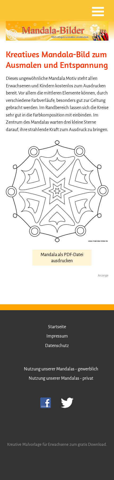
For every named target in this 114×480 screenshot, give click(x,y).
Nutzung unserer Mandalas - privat (61, 378)
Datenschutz (57, 345)
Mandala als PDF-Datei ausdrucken (62, 257)
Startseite (57, 326)
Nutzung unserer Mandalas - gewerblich (61, 368)
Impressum (57, 336)
